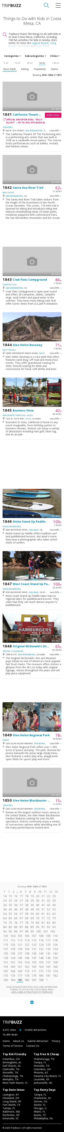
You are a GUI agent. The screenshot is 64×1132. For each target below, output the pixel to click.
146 (27, 958)
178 (27, 975)
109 (48, 936)
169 (19, 971)
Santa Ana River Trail (28, 188)
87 (21, 927)
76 (15, 923)
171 (34, 971)
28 (26, 900)
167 (5, 971)
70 (37, 918)
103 (5, 936)
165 (48, 967)
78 (26, 923)
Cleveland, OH (11, 1098)
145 (19, 958)
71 (43, 918)
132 (41, 949)
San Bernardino (34, 130)
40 (37, 905)
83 (54, 923)
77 (21, 923)
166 (55, 967)
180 (41, 975)
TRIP (11, 5)
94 (4, 931)
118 (55, 940)
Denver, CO (40, 1101)
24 (4, 900)
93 (54, 927)
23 (54, 896)
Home (6, 1041)
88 (26, 927)
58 (26, 914)
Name (54, 69)
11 (45, 892)
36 (15, 905)
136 (12, 953)
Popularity (40, 69)
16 (15, 896)
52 (48, 909)
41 (43, 905)
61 (43, 914)
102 (52, 931)
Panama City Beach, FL (47, 1076)
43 (54, 905)
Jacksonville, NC (43, 1082)
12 (50, 892)
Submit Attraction (37, 1041)
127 (5, 949)
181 (48, 975)
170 (27, 971)
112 (12, 940)
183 (5, 980)
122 (27, 945)
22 (48, 896)
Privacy (56, 1041)
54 (4, 914)
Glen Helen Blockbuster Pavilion (36, 800)
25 (10, 900)
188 (41, 980)
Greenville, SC (11, 1118)
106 (27, 936)
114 (27, 940)
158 (55, 962)
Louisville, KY (41, 1079)
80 (37, 923)
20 (37, 896)
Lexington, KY (11, 1094)
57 (21, 914)
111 (5, 940)
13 (56, 892)
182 (55, 975)
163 (34, 967)
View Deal (53, 115)
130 (27, 949)
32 (48, 900)
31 (43, 900)
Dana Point (42, 46)
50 (37, 909)
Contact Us (32, 1045)
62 (48, 914)
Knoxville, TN (10, 1072)
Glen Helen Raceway (27, 345)
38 (26, 905)
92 (48, 927)
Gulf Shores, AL (12, 1065)
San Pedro (24, 46)
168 (12, 971)
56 (15, 914)
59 (32, 914)
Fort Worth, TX (11, 1104)
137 (19, 953)
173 (48, 971)
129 (19, 949)
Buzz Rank (9, 69)
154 (27, 962)
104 (12, 936)
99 (32, 931)
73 (54, 918)
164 (41, 967)
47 (21, 909)
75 (10, 923)
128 (12, 949)
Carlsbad (34, 530)
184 (12, 980)
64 (4, 918)
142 (55, 953)
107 (34, 936)
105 (19, 936)
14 (4, 896)
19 (32, 896)
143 (5, 958)
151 (5, 962)
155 (34, 962)
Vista (28, 418)
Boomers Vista (23, 410)
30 (37, 900)
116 (41, 940)
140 (41, 953)
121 (19, 945)
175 (5, 975)
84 (4, 927)
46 (15, 909)
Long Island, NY (12, 1101)
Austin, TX (40, 1115)
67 (21, 918)
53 (54, 909)
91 (43, 927)
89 (32, 927)
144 (12, 958)
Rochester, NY (11, 1115)
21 (43, 896)
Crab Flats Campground (30, 279)
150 (55, 958)
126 (55, 945)
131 (34, 949)
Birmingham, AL (12, 1062)
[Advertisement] (32, 234)
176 (12, 975)
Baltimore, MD (11, 1111)
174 (55, 971)
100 (38, 931)
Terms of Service (13, 1045)
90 (37, 927)
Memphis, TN (11, 1079)
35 (10, 905)
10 (39, 892)
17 (21, 896)
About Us (18, 1041)
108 (41, 936)
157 (48, 962)
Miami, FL (40, 1111)
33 (54, 900)
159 (5, 967)
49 (32, 909)
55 (10, 914)
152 (12, 962)
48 (26, 909)
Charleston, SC (42, 1098)
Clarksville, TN (11, 1069)
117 (48, 940)
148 (41, 958)
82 (48, 923)
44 (4, 909)
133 (48, 949)
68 (26, 918)
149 (48, 958)
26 (15, 900)
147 (34, 958)
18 (26, 896)
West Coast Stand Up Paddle (33, 584)
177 (19, 975)
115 (34, 940)
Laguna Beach (40, 43)
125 (48, 945)
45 (10, 909)
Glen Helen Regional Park (31, 735)
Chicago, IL (40, 1108)
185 (19, 980)
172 (41, 971)
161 (19, 967)
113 (19, 940)
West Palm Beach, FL (15, 1082)
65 (10, 918)
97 (21, 931)
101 (45, 931)
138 (27, 953)
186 (27, 980)
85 (10, 927)
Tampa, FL (40, 1062)
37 (21, 905)
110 (55, 936)
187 (34, 980)
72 (48, 918)
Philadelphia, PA (43, 1118)
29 (32, 900)
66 (15, 918)
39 (32, 905)
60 (37, 914)
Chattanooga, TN (13, 1076)
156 (41, 962)
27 (21, 900)
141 (48, 953)
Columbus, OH (11, 1059)
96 (15, 931)
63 (54, 914)
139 (34, 953)
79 (32, 923)
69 (32, 918)
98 (26, 931)
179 (34, 975)
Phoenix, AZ (41, 1072)
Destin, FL (40, 1104)
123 (34, 945)
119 (5, 945)
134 (55, 949)
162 (27, 967)
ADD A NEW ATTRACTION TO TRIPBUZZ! (32, 992)
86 (15, 927)
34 (4, 905)
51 (43, 909)
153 (19, 962)
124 (41, 945)
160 (12, 967)
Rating (25, 69)
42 (48, 905)
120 (12, 945)
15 (10, 896)
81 (43, 923)
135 (5, 953)
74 (4, 923)
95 (10, 931)
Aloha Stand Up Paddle (29, 521)
